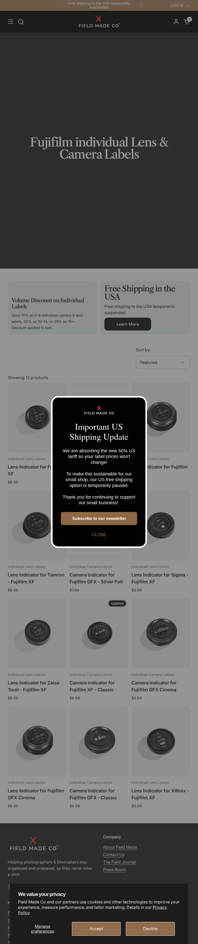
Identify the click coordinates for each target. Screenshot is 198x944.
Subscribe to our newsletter (99, 518)
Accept (96, 928)
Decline (150, 928)
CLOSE (99, 535)
